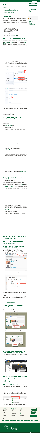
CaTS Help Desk (21, 124)
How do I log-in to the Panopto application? (8, 14)
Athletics (4, 418)
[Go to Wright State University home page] (8, 1)
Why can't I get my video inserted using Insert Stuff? (9, 12)
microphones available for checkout (8, 125)
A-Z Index (5, 420)
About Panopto (5, 7)
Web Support (30, 432)
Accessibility (14, 432)
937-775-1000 (6, 428)
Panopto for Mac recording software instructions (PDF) (9, 302)
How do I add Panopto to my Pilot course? (8, 8)
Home (29, 10)
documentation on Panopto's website (17, 172)
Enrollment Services (22, 415)
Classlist (30, 13)
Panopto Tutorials (15, 35)
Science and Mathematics (5, 413)
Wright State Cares (34, 420)
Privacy (25, 432)
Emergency (23, 432)
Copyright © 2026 (10, 432)
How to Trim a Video (6, 380)
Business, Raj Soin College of (5, 409)
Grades (29, 22)
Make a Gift (27, 420)
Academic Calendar (4, 415)
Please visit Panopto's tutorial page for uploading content (9, 243)
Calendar (21, 409)
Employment (20, 420)
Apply (12, 420)
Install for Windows (7, 149)
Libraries (21, 416)
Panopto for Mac (11, 42)
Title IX (27, 432)
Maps (20, 410)
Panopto (30, 18)
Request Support (33, 3)
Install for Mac (7, 209)
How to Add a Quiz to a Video (7, 381)
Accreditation (12, 409)
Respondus (30, 17)
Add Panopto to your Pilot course (9, 126)
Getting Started (30, 11)
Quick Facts (12, 410)
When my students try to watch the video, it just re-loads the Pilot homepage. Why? (12, 13)
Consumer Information (13, 413)
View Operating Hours (14, 429)
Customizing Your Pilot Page (32, 12)
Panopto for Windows (6, 42)
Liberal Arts (4, 412)
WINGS (20, 412)
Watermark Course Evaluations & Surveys (32, 24)
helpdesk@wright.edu (14, 428)
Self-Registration (30, 23)
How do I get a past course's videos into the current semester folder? (11, 10)
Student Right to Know (13, 415)
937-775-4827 (33, 6)
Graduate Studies (4, 410)
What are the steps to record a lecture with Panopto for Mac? (10, 9)
